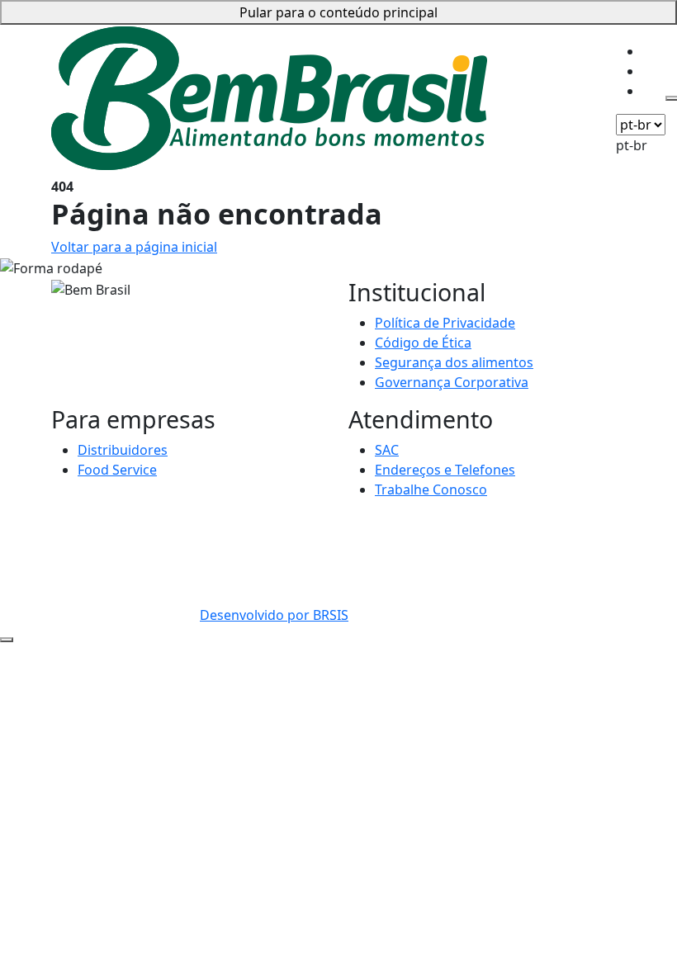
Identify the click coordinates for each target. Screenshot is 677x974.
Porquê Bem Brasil (546, 35)
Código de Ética (423, 342)
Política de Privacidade (445, 323)
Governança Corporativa (451, 382)
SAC (387, 450)
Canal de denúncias (352, 522)
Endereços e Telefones (445, 470)
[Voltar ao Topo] (6, 639)
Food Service (117, 470)
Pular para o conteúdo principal (338, 12)
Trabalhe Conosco (431, 489)
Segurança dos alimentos (454, 362)
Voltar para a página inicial (134, 247)
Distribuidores (123, 450)
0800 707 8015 (244, 522)
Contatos (517, 55)
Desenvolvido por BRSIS (274, 615)
